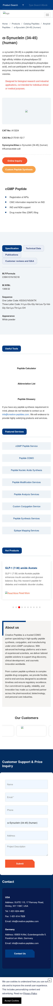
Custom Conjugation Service (26, 506)
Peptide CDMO (26, 458)
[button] (13, 607)
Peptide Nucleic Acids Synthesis (26, 470)
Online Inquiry (15, 160)
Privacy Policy (30, 993)
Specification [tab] (12, 248)
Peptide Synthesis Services (26, 518)
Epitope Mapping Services (26, 530)
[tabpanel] (26, 296)
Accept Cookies (12, 1000)
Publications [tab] (11, 254)
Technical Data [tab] (33, 248)
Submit (20, 863)
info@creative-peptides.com (15, 414)
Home (5, 23)
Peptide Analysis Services (26, 494)
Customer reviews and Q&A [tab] (19, 261)
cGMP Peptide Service (26, 445)
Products (16, 23)
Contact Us (20, 953)
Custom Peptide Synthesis (19, 169)
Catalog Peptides (31, 23)
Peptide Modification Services (26, 482)
